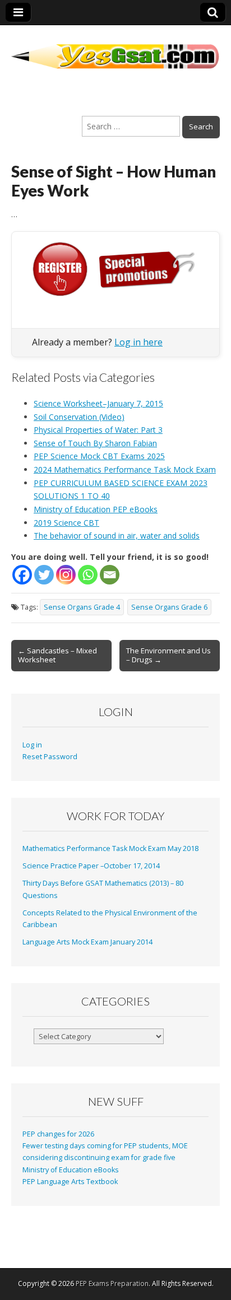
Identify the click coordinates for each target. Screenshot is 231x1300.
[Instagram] (66, 574)
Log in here (138, 342)
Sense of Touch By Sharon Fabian (95, 443)
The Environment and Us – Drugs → (168, 655)
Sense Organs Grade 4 (82, 607)
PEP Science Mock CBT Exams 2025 (99, 456)
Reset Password (49, 756)
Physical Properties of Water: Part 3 (98, 429)
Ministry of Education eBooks (70, 1170)
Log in (32, 745)
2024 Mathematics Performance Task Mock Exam (125, 469)
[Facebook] (22, 574)
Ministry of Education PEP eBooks (96, 509)
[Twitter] (44, 574)
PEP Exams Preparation (112, 1283)
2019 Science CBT (66, 522)
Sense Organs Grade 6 (169, 607)
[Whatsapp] (88, 574)
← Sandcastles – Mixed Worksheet (57, 655)
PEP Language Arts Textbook (70, 1181)
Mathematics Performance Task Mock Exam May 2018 (110, 848)
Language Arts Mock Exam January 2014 (87, 942)
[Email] (109, 574)
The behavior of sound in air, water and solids (117, 535)
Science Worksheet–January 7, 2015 (98, 403)
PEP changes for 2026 (58, 1134)
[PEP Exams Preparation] (115, 49)
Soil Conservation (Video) (79, 416)
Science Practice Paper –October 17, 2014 (91, 866)
